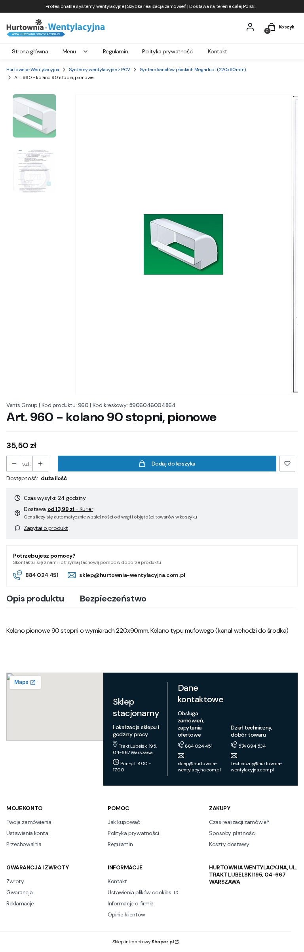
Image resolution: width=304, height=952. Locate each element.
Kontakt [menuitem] (217, 51)
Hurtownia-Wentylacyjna (32, 69)
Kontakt (117, 881)
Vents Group (21, 405)
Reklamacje (20, 903)
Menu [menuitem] (69, 51)
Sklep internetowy (143, 942)
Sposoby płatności (232, 833)
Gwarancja (19, 892)
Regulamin (120, 844)
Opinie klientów (126, 914)
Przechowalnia (24, 844)
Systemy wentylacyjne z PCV (99, 69)
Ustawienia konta (27, 833)
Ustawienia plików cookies (140, 892)
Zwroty (15, 881)
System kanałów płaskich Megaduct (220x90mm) (193, 69)
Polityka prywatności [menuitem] (168, 51)
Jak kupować (124, 822)
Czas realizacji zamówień (239, 822)
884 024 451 (41, 575)
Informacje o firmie (131, 903)
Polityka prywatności (133, 833)
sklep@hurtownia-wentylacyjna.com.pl (132, 575)
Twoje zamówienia (28, 822)
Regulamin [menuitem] (115, 51)
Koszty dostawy (229, 844)
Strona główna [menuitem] (30, 51)
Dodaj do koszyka (174, 463)
